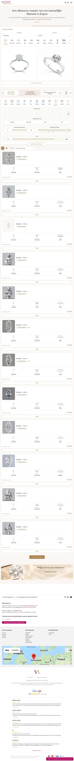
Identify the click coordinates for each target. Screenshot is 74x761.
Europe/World (28, 642)
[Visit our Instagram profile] (68, 597)
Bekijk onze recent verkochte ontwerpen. (41, 26)
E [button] (13, 114)
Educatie (4, 634)
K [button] (60, 114)
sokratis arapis (16, 720)
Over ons (4, 632)
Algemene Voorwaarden (42, 677)
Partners (4, 636)
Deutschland (28, 637)
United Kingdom (29, 636)
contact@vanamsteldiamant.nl (29, 605)
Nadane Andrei (16, 700)
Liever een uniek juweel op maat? (60, 759)
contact (36, 756)
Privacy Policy (30, 677)
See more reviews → (37, 750)
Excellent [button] (12, 122)
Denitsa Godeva (16, 710)
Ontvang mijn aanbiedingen (14, 622)
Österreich (27, 640)
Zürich (50, 634)
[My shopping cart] (68, 2)
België (26, 634)
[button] (71, 2)
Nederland (27, 632)
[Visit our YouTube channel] (71, 597)
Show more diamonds (37, 557)
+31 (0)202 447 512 (17, 610)
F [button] (21, 114)
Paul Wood (15, 740)
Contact (4, 637)
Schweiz (27, 639)
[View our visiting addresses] (37, 655)
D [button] (5, 114)
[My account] (65, 2)
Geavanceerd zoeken (36, 144)
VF (13, 730)
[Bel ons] (71, 755)
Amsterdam (51, 632)
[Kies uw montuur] (70, 29)
